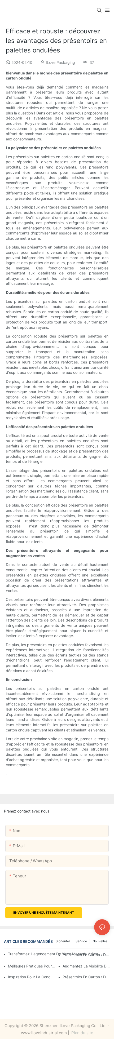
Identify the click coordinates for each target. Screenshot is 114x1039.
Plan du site (81, 1032)
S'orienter (63, 941)
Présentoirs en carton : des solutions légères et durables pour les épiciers (86, 977)
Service (81, 941)
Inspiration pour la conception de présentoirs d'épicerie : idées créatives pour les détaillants (31, 977)
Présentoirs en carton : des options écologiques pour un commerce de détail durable (86, 954)
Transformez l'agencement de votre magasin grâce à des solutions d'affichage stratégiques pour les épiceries (56, 954)
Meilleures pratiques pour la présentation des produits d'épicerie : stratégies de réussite (31, 966)
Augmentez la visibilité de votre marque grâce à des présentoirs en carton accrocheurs (86, 966)
